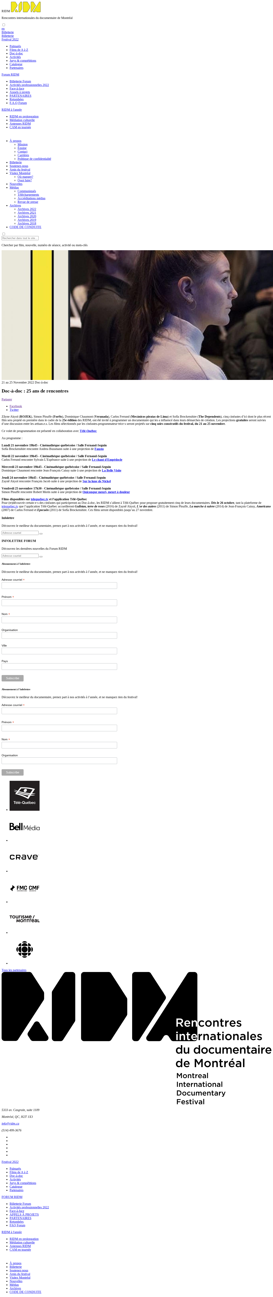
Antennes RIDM (20, 123)
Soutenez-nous (19, 166)
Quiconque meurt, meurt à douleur (106, 492)
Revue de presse (28, 202)
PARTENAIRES (20, 95)
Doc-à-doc (16, 53)
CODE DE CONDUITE (25, 227)
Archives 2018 (27, 223)
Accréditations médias (31, 198)
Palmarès (15, 46)
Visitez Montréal (20, 173)
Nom (6, 614)
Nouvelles (16, 184)
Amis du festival (20, 169)
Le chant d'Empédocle (107, 459)
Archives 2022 (27, 209)
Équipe (22, 148)
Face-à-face (17, 88)
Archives (15, 205)
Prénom (8, 597)
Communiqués (27, 191)
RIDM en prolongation (24, 116)
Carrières (23, 155)
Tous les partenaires (14, 970)
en (3, 28)
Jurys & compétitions (23, 60)
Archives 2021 (27, 212)
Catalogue (16, 64)
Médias (14, 187)
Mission (23, 144)
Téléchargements (28, 194)
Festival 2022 (10, 1162)
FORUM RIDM (12, 1197)
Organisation (10, 630)
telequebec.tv (39, 499)
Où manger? (25, 176)
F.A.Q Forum (18, 103)
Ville (4, 645)
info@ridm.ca (10, 1123)
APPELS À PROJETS (24, 1214)
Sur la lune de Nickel (97, 481)
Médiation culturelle (22, 120)
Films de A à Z (19, 49)
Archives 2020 (27, 216)
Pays (5, 661)
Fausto (99, 449)
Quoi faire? (25, 180)
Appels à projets (20, 92)
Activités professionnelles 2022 (29, 85)
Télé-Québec (88, 431)
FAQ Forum (17, 1225)
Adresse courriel (13, 580)
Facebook (16, 406)
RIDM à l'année (12, 1232)
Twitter (14, 409)
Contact (22, 151)
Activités (15, 57)
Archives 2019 (27, 219)
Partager (7, 399)
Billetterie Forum (20, 81)
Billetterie (16, 162)
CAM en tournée (20, 127)
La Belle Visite (111, 470)
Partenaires (16, 67)
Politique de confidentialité (34, 158)
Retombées (17, 99)
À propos (15, 140)
